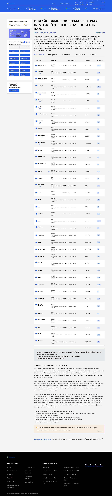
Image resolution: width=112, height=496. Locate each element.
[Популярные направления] (27, 42)
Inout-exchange (42, 92)
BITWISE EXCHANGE (41, 305)
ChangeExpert (41, 65)
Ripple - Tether (47, 474)
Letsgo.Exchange (42, 78)
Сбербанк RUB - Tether (50, 478)
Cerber (39, 221)
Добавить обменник (28, 472)
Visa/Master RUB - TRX (71, 471)
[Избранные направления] (29, 42)
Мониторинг (11, 481)
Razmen (40, 270)
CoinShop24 (41, 235)
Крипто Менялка (42, 135)
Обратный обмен (40, 32)
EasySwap (40, 107)
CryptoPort (41, 256)
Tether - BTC (47, 467)
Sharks (39, 327)
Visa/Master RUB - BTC (71, 467)
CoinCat (40, 171)
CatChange (41, 298)
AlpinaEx (40, 128)
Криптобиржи (12, 471)
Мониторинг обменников (42, 439)
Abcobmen (41, 227)
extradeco (40, 313)
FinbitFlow (40, 71)
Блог (10, 478)
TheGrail (40, 340)
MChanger (40, 100)
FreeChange (41, 184)
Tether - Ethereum (70, 474)
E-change (40, 85)
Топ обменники (30, 467)
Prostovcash (41, 142)
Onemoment (41, 284)
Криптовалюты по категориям (13, 486)
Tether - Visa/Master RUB (71, 479)
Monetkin (40, 121)
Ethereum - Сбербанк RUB (71, 484)
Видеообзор (100, 32)
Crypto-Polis (41, 249)
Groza (39, 333)
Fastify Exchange (42, 114)
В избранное (51, 32)
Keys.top (40, 262)
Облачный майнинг (28, 477)
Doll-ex (40, 277)
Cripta (39, 242)
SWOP (39, 199)
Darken (40, 150)
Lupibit (39, 192)
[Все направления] (24, 42)
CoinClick (40, 214)
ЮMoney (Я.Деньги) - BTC (50, 482)
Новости (10, 474)
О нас (53, 3)
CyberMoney (41, 319)
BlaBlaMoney (41, 156)
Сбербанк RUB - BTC (50, 471)
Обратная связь (64, 3)
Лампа (39, 207)
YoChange (40, 291)
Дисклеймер (29, 482)
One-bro (40, 178)
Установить (14, 90)
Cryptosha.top (41, 163)
